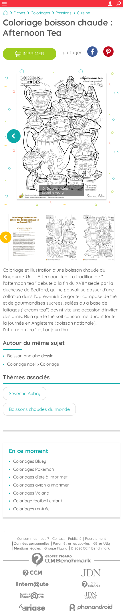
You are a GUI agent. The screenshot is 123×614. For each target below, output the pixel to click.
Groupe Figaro (55, 548)
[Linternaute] (32, 584)
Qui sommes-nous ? (33, 539)
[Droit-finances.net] (90, 584)
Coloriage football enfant (37, 500)
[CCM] (32, 573)
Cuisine (83, 12)
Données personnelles (31, 544)
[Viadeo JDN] (90, 595)
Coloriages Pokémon (33, 469)
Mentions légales (27, 548)
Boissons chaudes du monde (39, 409)
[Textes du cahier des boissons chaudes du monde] (24, 237)
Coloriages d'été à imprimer (40, 477)
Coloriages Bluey (29, 461)
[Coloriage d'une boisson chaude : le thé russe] (98, 237)
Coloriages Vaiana (31, 493)
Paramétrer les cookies (71, 544)
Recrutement (95, 539)
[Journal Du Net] (90, 572)
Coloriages (40, 12)
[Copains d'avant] (32, 595)
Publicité (75, 539)
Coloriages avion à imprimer (41, 485)
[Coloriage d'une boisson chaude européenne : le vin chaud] (61, 237)
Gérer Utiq (101, 544)
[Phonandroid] (90, 607)
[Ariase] (32, 607)
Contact (58, 539)
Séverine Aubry (24, 393)
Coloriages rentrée (31, 508)
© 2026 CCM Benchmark (90, 548)
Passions (63, 12)
